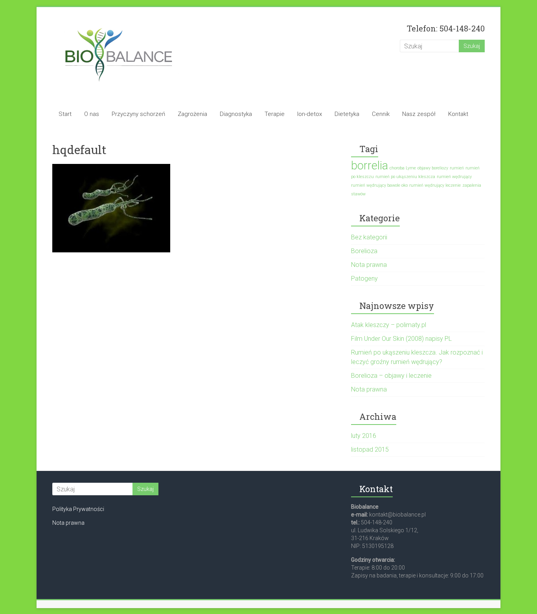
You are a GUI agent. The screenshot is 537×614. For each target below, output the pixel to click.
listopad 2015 (370, 449)
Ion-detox (309, 114)
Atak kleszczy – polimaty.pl (388, 325)
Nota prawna (369, 264)
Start (65, 114)
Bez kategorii (369, 237)
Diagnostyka (236, 114)
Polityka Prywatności (78, 509)
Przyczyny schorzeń (138, 114)
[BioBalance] (118, 22)
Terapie (275, 114)
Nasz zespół (419, 114)
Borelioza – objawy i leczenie (391, 375)
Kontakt (458, 114)
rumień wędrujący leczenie (435, 185)
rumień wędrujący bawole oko (379, 185)
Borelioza (364, 251)
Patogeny (364, 278)
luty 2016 (363, 435)
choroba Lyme (403, 168)
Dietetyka (347, 114)
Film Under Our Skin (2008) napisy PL (401, 338)
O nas (91, 114)
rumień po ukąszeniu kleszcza (405, 176)
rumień (457, 168)
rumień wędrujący (454, 176)
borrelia (369, 165)
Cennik (381, 114)
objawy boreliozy (432, 168)
